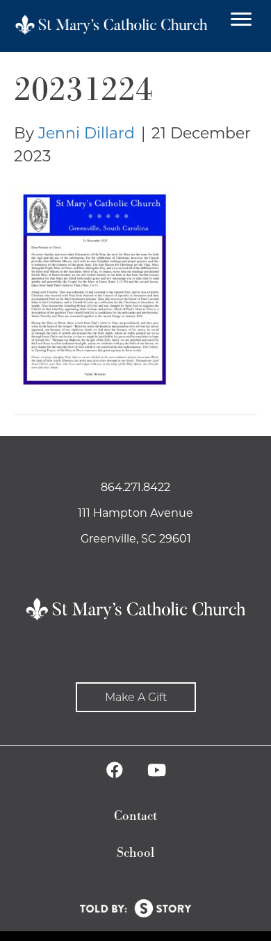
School (135, 853)
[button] (136, 697)
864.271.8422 (135, 487)
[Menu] (241, 19)
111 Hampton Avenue (135, 513)
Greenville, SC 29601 (136, 538)
